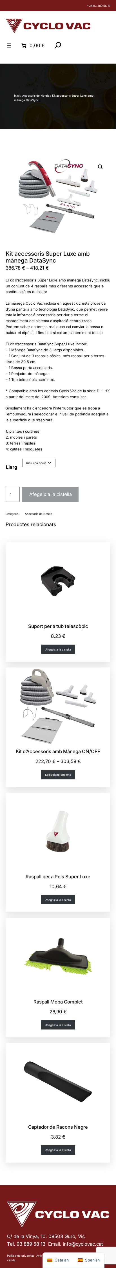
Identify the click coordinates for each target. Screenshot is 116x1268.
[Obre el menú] (9, 45)
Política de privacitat (20, 1255)
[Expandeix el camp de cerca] (58, 45)
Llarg (11, 467)
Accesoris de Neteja (35, 95)
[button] (100, 167)
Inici (16, 95)
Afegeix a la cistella (50, 494)
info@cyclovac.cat (83, 1244)
